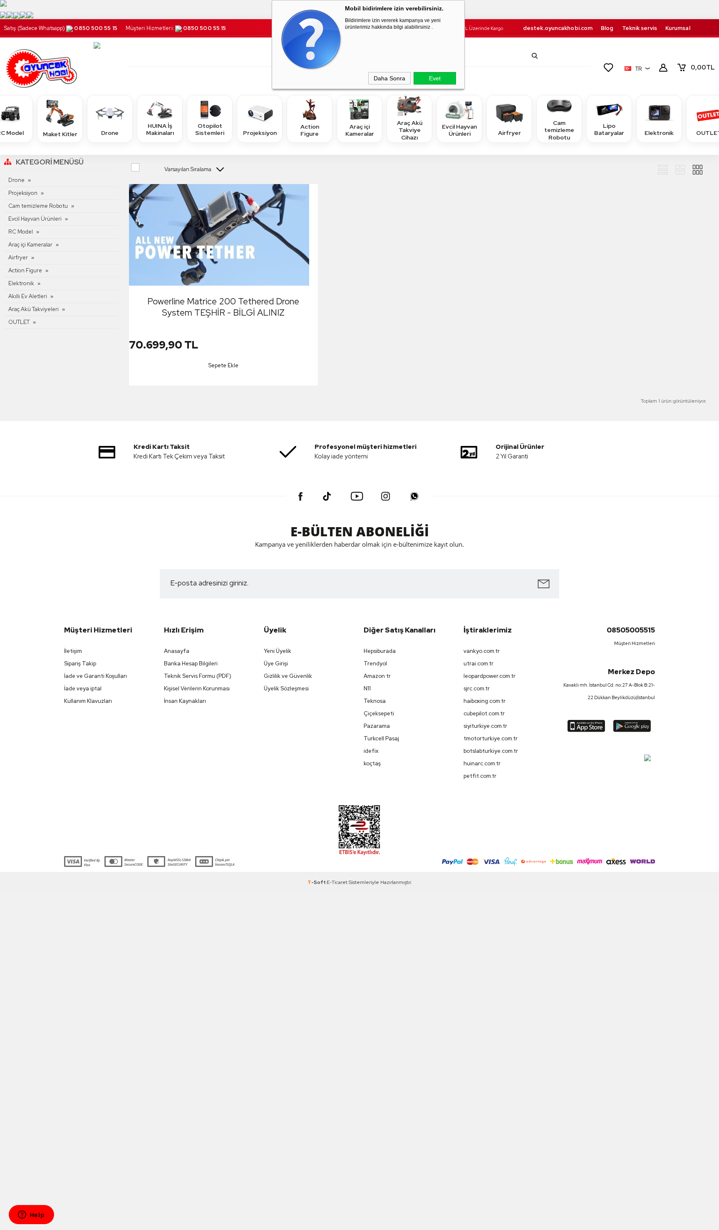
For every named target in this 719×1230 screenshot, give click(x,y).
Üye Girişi (276, 663)
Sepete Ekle (223, 365)
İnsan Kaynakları (185, 701)
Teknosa (375, 701)
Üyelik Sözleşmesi (286, 688)
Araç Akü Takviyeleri (33, 309)
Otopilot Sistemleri (209, 129)
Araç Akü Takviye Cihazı (409, 130)
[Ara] (535, 56)
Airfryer (509, 133)
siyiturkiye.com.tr (485, 726)
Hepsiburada (380, 651)
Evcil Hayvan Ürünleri (459, 130)
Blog (607, 28)
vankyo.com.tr (482, 651)
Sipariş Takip (80, 663)
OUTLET (19, 322)
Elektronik (659, 133)
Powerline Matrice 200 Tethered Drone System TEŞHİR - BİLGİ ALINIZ (223, 307)
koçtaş (372, 763)
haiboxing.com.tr (485, 701)
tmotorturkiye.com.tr (491, 738)
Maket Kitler (60, 134)
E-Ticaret (337, 882)
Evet (435, 78)
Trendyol (375, 663)
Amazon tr (377, 676)
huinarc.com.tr (482, 763)
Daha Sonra (389, 78)
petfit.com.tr (480, 775)
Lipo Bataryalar (609, 129)
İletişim (73, 651)
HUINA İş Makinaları (160, 129)
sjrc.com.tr (477, 688)
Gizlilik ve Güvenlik (288, 676)
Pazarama (377, 726)
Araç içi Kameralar (359, 130)
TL (703, 67)
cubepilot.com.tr (484, 713)
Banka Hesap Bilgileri (191, 663)
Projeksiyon (260, 133)
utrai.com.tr (478, 663)
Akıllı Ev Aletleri (27, 296)
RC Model (20, 231)
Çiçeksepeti (379, 713)
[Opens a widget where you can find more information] (31, 1215)
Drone (110, 133)
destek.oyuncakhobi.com (558, 28)
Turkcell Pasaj (381, 738)
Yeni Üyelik (277, 651)
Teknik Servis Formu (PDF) (197, 676)
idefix (371, 750)
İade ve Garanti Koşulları (95, 676)
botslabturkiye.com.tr (491, 750)
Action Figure (309, 130)
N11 (367, 688)
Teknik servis (639, 28)
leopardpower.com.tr (490, 676)
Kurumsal (677, 28)
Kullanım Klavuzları (88, 701)
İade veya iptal (83, 688)
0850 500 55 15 (95, 28)
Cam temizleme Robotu (559, 130)
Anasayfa (176, 651)
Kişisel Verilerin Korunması (197, 688)
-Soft (317, 882)
